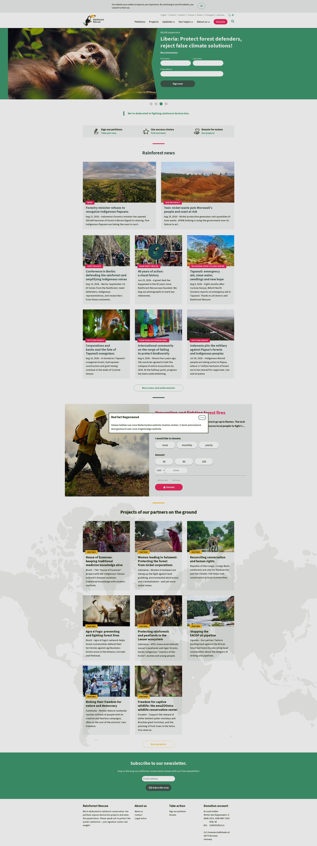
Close (202, 417)
